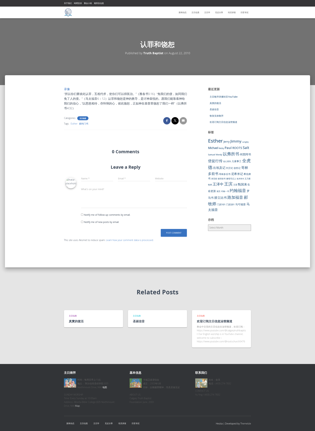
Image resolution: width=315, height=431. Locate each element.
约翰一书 (225, 191)
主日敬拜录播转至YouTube (224, 96)
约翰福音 (238, 190)
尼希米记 (237, 174)
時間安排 (78, 3)
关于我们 (68, 3)
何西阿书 (245, 154)
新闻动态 (183, 12)
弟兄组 (214, 178)
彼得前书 (222, 178)
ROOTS (237, 148)
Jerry (226, 141)
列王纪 (229, 168)
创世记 (237, 168)
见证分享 (219, 12)
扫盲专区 (245, 12)
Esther (74, 123)
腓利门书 (83, 123)
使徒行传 (215, 160)
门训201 (230, 204)
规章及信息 (99, 3)
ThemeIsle (245, 423)
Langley (245, 142)
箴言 (218, 191)
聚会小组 (88, 3)
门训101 (221, 204)
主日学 (207, 12)
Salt (246, 147)
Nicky (221, 148)
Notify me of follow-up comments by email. (107, 214)
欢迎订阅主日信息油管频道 (223, 122)
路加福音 (235, 197)
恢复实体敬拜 (216, 115)
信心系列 (227, 161)
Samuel (211, 154)
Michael (213, 148)
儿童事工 (237, 161)
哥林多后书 (225, 174)
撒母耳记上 (231, 178)
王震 (235, 184)
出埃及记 (219, 168)
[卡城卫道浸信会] (68, 12)
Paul (228, 147)
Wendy (219, 154)
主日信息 (195, 12)
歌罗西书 (240, 179)
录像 (67, 89)
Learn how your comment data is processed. (130, 240)
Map (77, 405)
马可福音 (240, 204)
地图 (104, 387)
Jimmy (235, 141)
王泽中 (218, 184)
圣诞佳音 (214, 109)
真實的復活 (215, 103)
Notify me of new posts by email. (101, 222)
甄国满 (242, 184)
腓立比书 (220, 197)
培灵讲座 (232, 12)
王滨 (228, 184)
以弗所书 (231, 154)
